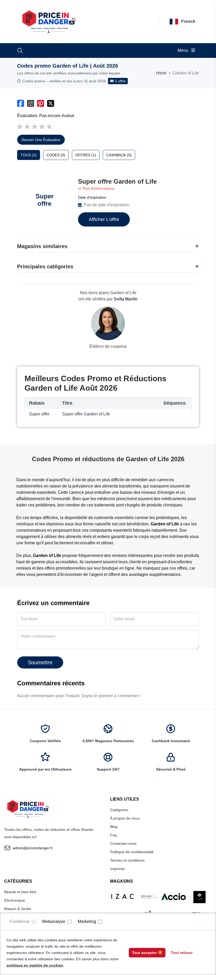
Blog (113, 827)
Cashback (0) (119, 155)
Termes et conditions (127, 860)
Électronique (14, 900)
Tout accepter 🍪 (147, 953)
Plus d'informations (98, 188)
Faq (113, 835)
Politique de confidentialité (132, 852)
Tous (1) (29, 155)
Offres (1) (85, 155)
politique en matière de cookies (35, 965)
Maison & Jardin (17, 909)
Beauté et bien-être (20, 892)
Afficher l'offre (104, 219)
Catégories (119, 810)
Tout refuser (182, 953)
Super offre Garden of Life (117, 181)
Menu (183, 50)
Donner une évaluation (41, 140)
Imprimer (117, 869)
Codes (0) (56, 155)
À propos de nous (125, 818)
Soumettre (40, 662)
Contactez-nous (123, 843)
